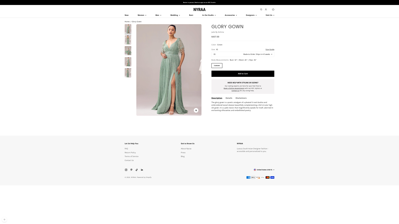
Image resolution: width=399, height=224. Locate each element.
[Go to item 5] (128, 73)
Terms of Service (132, 156)
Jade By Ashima (217, 32)
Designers (250, 15)
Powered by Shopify (144, 177)
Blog (183, 156)
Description (216, 98)
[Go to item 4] (128, 62)
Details (229, 98)
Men (157, 15)
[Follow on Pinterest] (131, 169)
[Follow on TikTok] (136, 169)
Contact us (236, 91)
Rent (191, 15)
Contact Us (129, 160)
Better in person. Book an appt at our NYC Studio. (199, 2)
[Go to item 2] (128, 40)
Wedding (174, 15)
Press (183, 152)
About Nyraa (186, 148)
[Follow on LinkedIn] (142, 169)
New (127, 15)
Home (127, 21)
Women (141, 15)
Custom (217, 65)
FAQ (126, 148)
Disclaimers (241, 98)
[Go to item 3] (128, 51)
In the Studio (208, 15)
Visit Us (269, 15)
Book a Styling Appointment (234, 88)
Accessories (230, 15)
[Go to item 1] (128, 29)
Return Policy (130, 152)
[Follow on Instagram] (126, 169)
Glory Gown (137, 21)
